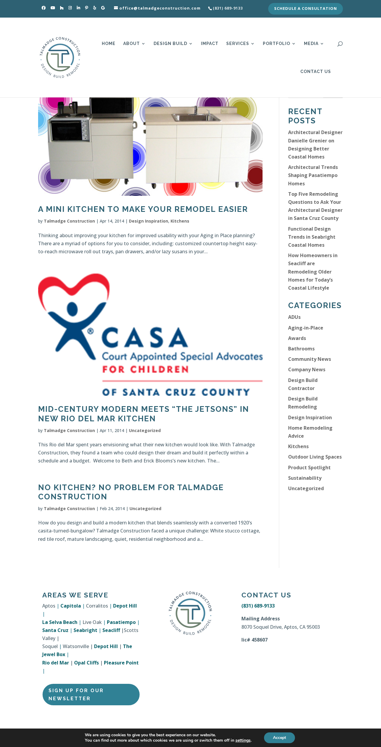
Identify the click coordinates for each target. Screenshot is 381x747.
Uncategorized (145, 430)
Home (108, 43)
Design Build (170, 43)
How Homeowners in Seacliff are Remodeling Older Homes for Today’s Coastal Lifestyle (313, 271)
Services (237, 43)
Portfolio (276, 43)
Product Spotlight (309, 467)
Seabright (85, 630)
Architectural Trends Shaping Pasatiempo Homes (313, 175)
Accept (279, 737)
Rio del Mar (55, 662)
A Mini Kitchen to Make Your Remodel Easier (143, 209)
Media (311, 43)
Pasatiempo (121, 622)
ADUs (294, 317)
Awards (297, 338)
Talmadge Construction (69, 221)
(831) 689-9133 (258, 605)
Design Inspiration (148, 221)
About (131, 43)
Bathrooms (301, 348)
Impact (209, 43)
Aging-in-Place (305, 327)
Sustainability (304, 478)
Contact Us (315, 71)
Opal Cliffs (86, 662)
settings (243, 740)
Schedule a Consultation (305, 9)
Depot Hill (125, 605)
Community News (309, 359)
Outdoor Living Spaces (315, 457)
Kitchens (180, 221)
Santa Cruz (55, 630)
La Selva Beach (59, 622)
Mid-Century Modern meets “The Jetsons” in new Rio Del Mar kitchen (143, 414)
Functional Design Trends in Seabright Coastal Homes (311, 237)
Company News (306, 369)
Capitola (70, 605)
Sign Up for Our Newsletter (76, 694)
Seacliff (111, 630)
